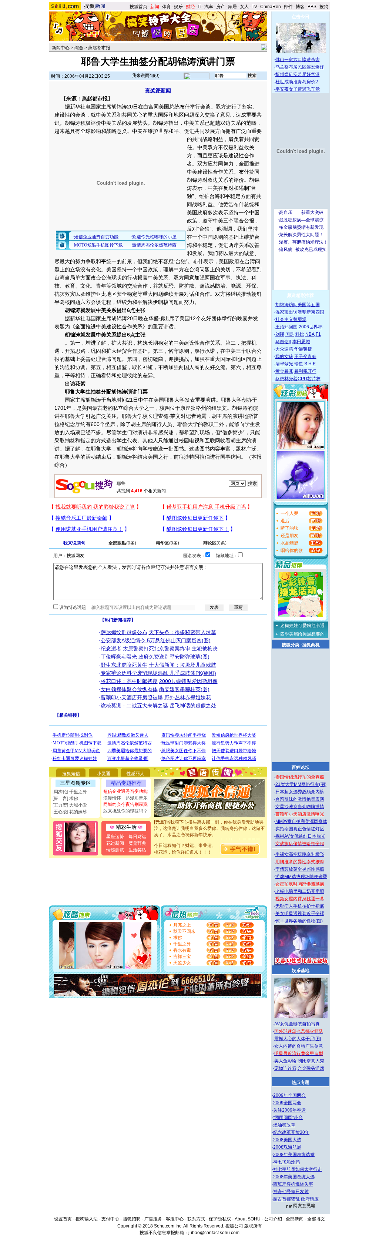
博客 (300, 6)
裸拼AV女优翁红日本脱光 (300, 836)
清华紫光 (284, 363)
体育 (166, 6)
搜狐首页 (138, 6)
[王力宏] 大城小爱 (70, 805)
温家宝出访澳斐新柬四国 (299, 312)
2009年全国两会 (289, 1095)
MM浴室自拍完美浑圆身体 (301, 821)
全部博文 (316, 1219)
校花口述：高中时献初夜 (129, 681)
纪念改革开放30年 (291, 1132)
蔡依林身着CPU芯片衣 (298, 378)
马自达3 (283, 341)
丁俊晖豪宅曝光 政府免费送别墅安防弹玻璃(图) (155, 657)
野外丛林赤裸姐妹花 (187, 697)
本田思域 (301, 341)
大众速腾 (284, 349)
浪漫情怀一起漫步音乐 (125, 798)
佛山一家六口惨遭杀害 (297, 59)
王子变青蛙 (305, 356)
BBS (312, 6)
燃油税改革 (284, 1125)
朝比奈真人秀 (311, 1061)
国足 (289, 334)
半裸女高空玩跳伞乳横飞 (299, 854)
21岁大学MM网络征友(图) (300, 784)
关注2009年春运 (289, 1110)
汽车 (208, 6)
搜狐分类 (290, 644)
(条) (122, 543)
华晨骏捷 (303, 349)
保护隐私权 (220, 1219)
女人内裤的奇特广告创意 (298, 1046)
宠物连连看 (285, 1068)
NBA (310, 334)
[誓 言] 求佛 (65, 798)
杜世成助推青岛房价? (296, 81)
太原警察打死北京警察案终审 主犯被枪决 (170, 649)
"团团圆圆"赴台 (288, 1117)
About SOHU (248, 1219)
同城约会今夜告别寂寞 (125, 804)
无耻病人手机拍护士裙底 (299, 906)
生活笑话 (137, 850)
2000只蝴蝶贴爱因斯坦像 (188, 681)
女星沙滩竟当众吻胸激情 (299, 806)
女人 (244, 6)
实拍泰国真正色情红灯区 (299, 828)
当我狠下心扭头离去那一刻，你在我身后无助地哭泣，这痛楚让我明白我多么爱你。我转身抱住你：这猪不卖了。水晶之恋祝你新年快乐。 (209, 822)
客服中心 (175, 1219)
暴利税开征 (305, 371)
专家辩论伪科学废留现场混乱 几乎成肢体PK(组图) (158, 673)
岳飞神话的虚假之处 (193, 706)
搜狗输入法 (87, 1219)
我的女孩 (284, 356)
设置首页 (63, 1219)
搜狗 (324, 6)
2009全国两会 (287, 1102)
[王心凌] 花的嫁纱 (70, 811)
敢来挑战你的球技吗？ (125, 811)
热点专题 (300, 1082)
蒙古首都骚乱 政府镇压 (296, 1199)
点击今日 (300, 16)
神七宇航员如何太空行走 (297, 1169)
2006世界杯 (310, 326)
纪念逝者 (111, 649)
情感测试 (115, 850)
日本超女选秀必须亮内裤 (299, 791)
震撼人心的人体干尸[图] (297, 1038)
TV (254, 6)
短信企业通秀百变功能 (125, 791)
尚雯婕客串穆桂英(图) (184, 689)
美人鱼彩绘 (285, 1061)
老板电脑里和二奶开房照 (299, 891)
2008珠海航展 (287, 1147)
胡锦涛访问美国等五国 (297, 304)
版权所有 (253, 1226)
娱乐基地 (300, 970)
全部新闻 (294, 1219)
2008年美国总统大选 (294, 1176)
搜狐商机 (311, 644)
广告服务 (153, 1219)
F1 (318, 334)
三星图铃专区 (75, 783)
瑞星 (298, 363)
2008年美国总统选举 (294, 1154)
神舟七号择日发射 (291, 1191)
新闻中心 (61, 47)
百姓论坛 (300, 767)
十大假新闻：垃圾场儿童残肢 (182, 665)
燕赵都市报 (99, 47)
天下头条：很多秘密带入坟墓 (182, 632)
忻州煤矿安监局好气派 (297, 74)
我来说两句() (146, 75)
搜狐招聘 (132, 1219)
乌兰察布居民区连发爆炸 (299, 67)
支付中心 (110, 1219)
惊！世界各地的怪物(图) (299, 921)
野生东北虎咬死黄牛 (124, 665)
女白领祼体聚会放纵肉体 (129, 689)
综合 (78, 47)
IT (199, 6)
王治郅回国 (286, 326)
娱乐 (178, 6)
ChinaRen (270, 6)
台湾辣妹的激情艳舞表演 (299, 799)
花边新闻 (115, 843)
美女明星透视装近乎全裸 (299, 913)
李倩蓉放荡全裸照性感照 (299, 869)
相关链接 (68, 715)
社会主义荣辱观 (290, 319)
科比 (299, 334)
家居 (232, 6)
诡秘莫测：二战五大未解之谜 (134, 706)
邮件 (288, 6)
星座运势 (115, 836)
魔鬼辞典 (137, 843)
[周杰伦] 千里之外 (70, 791)
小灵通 (103, 773)
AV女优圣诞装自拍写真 (297, 1023)
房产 (220, 6)
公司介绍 (273, 1219)
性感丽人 (135, 773)
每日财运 (137, 836)
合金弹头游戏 (311, 1068)
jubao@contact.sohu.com (213, 1232)
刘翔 (279, 334)
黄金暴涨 (284, 371)
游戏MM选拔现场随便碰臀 (301, 876)
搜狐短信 (71, 773)
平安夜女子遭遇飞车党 (297, 89)
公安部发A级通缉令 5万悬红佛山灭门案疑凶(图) (156, 640)
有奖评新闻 (158, 90)
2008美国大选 (287, 1139)
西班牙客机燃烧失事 (293, 1184)
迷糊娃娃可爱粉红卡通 (302, 625)
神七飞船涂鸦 (286, 1162)
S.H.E (310, 363)
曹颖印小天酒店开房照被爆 (132, 697)
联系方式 (196, 1219)
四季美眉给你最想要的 (302, 634)
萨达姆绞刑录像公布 (124, 632)
